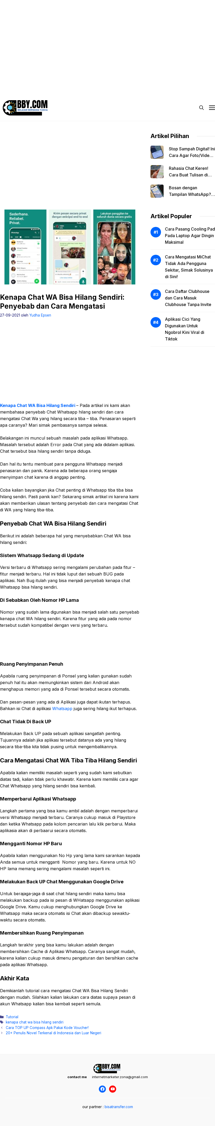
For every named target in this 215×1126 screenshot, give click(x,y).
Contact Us (182, 79)
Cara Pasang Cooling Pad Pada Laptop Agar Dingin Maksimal (190, 235)
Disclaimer (98, 79)
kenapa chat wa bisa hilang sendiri (34, 1022)
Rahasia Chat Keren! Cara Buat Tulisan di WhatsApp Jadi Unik (189, 175)
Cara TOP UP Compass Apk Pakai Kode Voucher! (47, 1028)
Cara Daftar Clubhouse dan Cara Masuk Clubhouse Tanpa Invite (188, 298)
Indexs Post (126, 79)
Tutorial (12, 1017)
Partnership (19, 89)
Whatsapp (62, 708)
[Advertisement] (107, 37)
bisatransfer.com (119, 1106)
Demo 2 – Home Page (61, 79)
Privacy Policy (21, 79)
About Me (154, 79)
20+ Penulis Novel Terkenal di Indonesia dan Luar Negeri (53, 1033)
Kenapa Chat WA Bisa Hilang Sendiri (37, 405)
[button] (201, 107)
